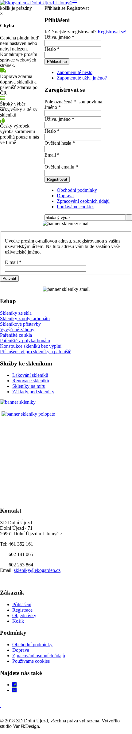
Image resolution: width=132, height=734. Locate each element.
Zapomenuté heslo (74, 72)
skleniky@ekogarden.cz (37, 570)
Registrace (22, 610)
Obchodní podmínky (77, 190)
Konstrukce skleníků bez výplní (30, 346)
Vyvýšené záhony (17, 329)
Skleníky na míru (28, 386)
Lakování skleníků (30, 375)
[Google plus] (14, 690)
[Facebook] (14, 684)
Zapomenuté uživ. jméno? (82, 77)
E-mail (13, 262)
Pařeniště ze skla (16, 335)
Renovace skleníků (30, 380)
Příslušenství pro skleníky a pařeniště (35, 351)
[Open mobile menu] (74, 2)
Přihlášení (21, 604)
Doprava (65, 195)
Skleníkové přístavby (20, 324)
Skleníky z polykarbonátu (25, 318)
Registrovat (57, 179)
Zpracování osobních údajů (83, 201)
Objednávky (24, 615)
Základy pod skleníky (33, 391)
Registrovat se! (112, 31)
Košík (18, 621)
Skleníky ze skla (16, 313)
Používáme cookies (75, 206)
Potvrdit (9, 278)
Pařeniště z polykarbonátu (25, 340)
